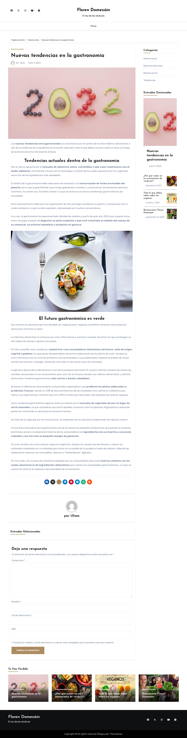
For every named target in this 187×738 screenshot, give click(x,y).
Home (93, 26)
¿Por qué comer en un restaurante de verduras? (152, 178)
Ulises (22, 63)
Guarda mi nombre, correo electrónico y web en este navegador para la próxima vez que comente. (64, 642)
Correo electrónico (21, 615)
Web (13, 629)
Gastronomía (17, 49)
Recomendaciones (153, 65)
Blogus (101, 734)
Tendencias (149, 80)
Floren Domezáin (93, 10)
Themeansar (116, 734)
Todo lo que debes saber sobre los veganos (152, 195)
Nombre (16, 601)
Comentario (18, 560)
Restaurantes (150, 73)
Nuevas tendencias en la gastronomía (57, 55)
